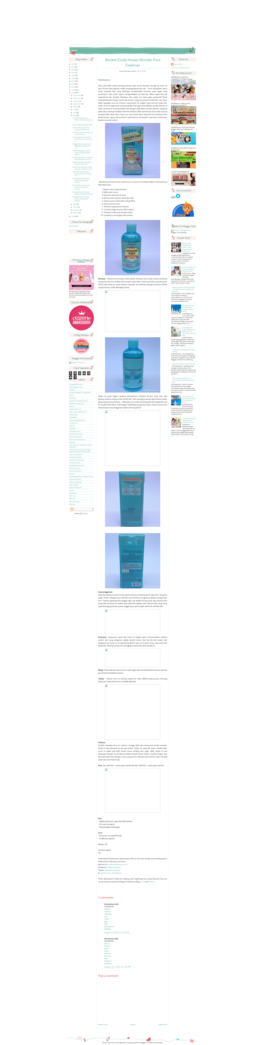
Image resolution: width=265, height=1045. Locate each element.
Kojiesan (72, 442)
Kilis (105, 916)
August (75, 107)
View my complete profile (180, 68)
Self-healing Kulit (75, 488)
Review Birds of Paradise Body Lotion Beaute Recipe (81, 199)
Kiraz (106, 958)
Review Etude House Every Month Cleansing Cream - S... (83, 139)
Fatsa (106, 951)
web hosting (158, 1043)
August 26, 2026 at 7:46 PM (117, 967)
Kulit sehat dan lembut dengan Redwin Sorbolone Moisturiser (80, 451)
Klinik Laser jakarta (75, 437)
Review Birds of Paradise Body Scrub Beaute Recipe (83, 193)
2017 (73, 87)
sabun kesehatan (75, 479)
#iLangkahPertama (76, 384)
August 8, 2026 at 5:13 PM (116, 932)
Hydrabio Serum (75, 431)
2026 (73, 64)
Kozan (106, 943)
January (76, 213)
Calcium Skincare (75, 409)
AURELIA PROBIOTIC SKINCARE (80, 393)
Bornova (107, 956)
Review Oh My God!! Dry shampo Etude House (81, 129)
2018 (73, 84)
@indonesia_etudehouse (111, 873)
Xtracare (72, 504)
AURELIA (72, 390)
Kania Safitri (178, 64)
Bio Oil (71, 395)
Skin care (72, 496)
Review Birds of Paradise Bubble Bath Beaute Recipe (81, 180)
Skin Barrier (73, 493)
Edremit (107, 953)
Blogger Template (147, 1043)
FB (144, 882)
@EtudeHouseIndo (112, 870)
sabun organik (74, 485)
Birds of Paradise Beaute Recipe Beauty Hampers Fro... (82, 174)
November (77, 98)
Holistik (71, 426)
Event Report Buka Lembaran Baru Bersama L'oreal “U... (83, 158)
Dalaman (108, 961)
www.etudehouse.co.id (118, 864)
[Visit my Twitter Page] (178, 198)
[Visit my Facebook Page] (172, 198)
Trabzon (107, 911)
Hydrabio (72, 428)
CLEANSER (73, 417)
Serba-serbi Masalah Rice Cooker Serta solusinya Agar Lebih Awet (187, 247)
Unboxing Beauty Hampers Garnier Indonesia (82, 163)
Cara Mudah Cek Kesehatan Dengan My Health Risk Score (189, 399)
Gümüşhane (109, 926)
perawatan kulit (74, 463)
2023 (73, 70)
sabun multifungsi (75, 482)
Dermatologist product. (77, 420)
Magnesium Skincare (76, 460)
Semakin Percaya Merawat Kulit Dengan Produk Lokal (188, 308)
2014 (73, 216)
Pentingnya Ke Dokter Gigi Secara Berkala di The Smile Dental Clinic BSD (189, 331)
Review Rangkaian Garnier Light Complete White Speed (82, 153)
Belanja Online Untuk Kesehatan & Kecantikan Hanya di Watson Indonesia (183, 289)
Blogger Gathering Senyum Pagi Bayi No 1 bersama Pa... (82, 146)
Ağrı (105, 921)
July (74, 110)
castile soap (73, 415)
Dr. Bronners (73, 423)
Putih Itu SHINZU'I (75, 471)
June (75, 113)
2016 (73, 90)
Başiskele (108, 963)
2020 (73, 78)
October (76, 101)
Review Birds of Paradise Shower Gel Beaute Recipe (81, 187)
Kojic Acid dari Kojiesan (77, 439)
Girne (106, 948)
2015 (73, 93)
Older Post (162, 1024)
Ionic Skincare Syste (76, 434)
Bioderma (72, 398)
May (74, 115)
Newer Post (103, 1024)
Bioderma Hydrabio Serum (78, 401)
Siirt (106, 924)
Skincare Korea (74, 501)
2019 (73, 81)
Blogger (85, 513)
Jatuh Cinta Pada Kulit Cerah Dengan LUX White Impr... (83, 168)
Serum (71, 490)
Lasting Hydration (75, 457)
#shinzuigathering (75, 387)
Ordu (106, 919)
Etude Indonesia (114, 867)
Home (74, 50)
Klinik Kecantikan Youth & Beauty (183, 364)
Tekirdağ (107, 914)
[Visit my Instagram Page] (174, 198)
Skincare (72, 499)
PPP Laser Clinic (74, 468)
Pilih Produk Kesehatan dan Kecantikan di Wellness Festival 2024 (182, 380)
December (77, 95)
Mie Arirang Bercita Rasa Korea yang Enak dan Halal (189, 269)
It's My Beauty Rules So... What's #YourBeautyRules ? (83, 120)
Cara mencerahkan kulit (77, 412)
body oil (72, 406)
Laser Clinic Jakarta (75, 454)
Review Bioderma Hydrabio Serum (81, 477)
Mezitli (107, 946)
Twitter (152, 882)
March (75, 207)
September (77, 104)
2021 (73, 76)
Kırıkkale (107, 929)
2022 (73, 73)
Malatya (107, 909)
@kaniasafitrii (73, 226)
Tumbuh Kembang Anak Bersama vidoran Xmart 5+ (188, 420)
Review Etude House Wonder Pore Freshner (83, 133)
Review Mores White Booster (82, 125)
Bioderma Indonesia (76, 404)
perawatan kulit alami (76, 465)
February (76, 210)
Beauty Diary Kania (108, 1043)
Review (71, 474)
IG (141, 882)
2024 (73, 67)
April (75, 204)
